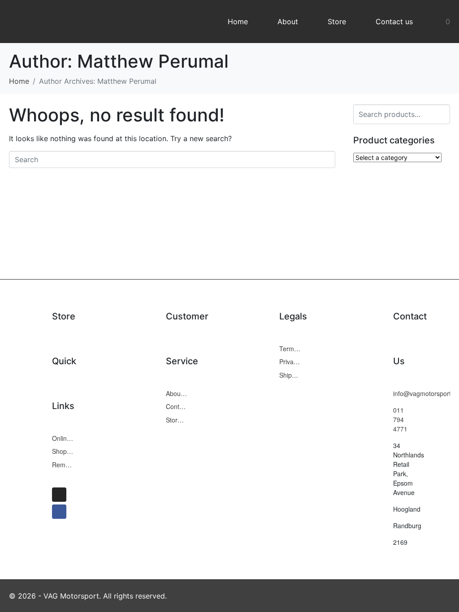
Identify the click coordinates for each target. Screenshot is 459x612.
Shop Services (63, 451)
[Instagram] (59, 494)
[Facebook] (59, 511)
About (287, 21)
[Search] (441, 113)
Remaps (63, 464)
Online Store (63, 438)
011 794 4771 (400, 419)
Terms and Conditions (290, 348)
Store (337, 21)
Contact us (394, 21)
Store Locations (176, 419)
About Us (176, 393)
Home (238, 21)
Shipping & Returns (290, 375)
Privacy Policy (290, 361)
